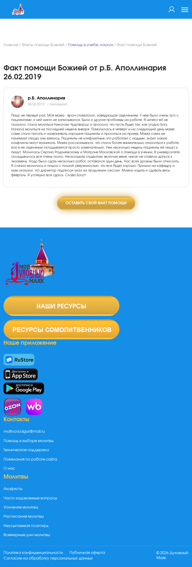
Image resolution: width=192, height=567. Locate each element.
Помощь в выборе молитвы (29, 441)
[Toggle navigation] (184, 10)
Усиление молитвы (21, 507)
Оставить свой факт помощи (96, 203)
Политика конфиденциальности (33, 553)
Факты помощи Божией (43, 45)
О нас (9, 468)
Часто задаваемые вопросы (30, 498)
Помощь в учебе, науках (90, 45)
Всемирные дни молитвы (27, 535)
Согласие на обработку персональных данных (48, 558)
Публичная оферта (87, 553)
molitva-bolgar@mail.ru (24, 431)
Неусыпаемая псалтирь (26, 526)
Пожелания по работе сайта (30, 459)
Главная (11, 45)
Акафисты (13, 489)
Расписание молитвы (24, 516)
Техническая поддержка (26, 450)
